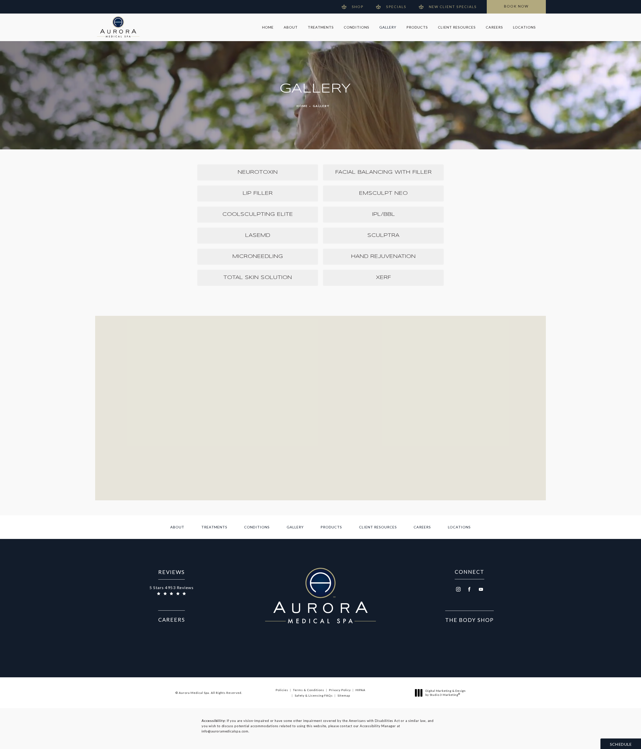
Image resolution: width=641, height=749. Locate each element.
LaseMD (257, 235)
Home (302, 106)
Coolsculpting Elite (257, 214)
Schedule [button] (620, 744)
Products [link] (417, 27)
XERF (383, 277)
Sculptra (383, 235)
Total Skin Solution (257, 277)
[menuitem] (268, 27)
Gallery (321, 106)
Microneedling (257, 256)
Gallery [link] (387, 27)
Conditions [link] (356, 27)
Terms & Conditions (308, 690)
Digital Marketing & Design (445, 693)
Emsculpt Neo (383, 193)
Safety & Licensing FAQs (314, 695)
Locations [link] (524, 27)
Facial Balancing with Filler (383, 172)
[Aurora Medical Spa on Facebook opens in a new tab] (469, 589)
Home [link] (268, 27)
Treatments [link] (321, 27)
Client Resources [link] (457, 27)
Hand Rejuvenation (383, 256)
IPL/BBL (383, 214)
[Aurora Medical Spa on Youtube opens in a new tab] (481, 589)
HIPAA (360, 690)
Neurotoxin (258, 172)
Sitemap (344, 695)
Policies (282, 690)
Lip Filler (258, 193)
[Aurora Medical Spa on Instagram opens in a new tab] (457, 589)
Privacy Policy (340, 690)
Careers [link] (494, 27)
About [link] (291, 27)
